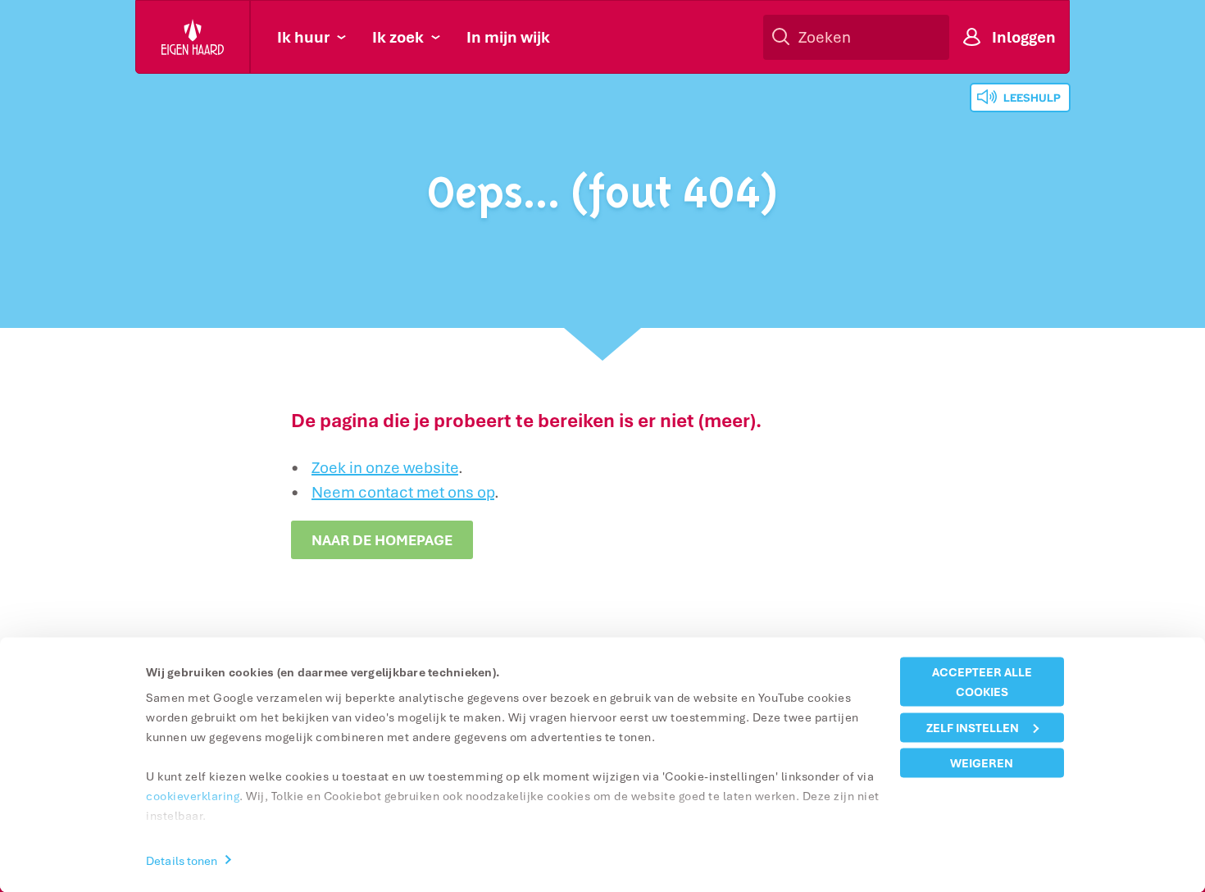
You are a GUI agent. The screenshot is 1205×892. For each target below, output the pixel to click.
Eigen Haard (193, 37)
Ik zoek (398, 37)
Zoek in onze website (384, 467)
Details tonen (181, 859)
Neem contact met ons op (402, 492)
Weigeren (981, 763)
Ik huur (303, 37)
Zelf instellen (972, 727)
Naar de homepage (381, 539)
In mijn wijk (508, 37)
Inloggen (1024, 37)
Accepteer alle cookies (982, 681)
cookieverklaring (192, 795)
